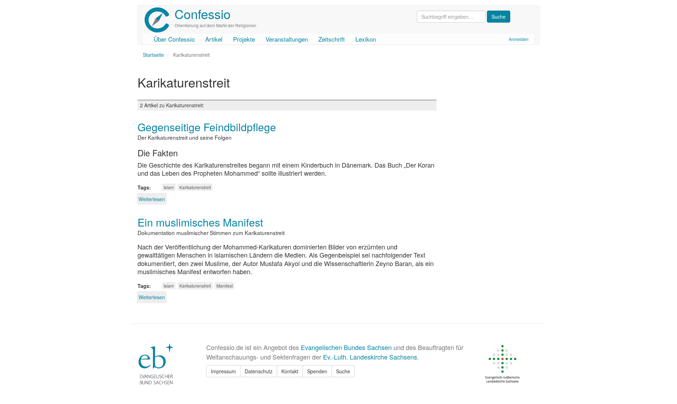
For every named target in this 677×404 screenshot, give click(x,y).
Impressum (223, 371)
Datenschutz (259, 371)
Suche (343, 371)
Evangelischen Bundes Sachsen (346, 347)
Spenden (317, 371)
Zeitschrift (331, 39)
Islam (169, 187)
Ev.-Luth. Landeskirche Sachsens (370, 356)
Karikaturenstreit (195, 187)
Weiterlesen (152, 199)
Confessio (203, 14)
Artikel (213, 39)
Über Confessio (174, 39)
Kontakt (289, 371)
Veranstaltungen (287, 39)
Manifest (224, 286)
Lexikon (365, 39)
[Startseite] (160, 19)
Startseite (153, 54)
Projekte (244, 39)
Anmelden (519, 39)
